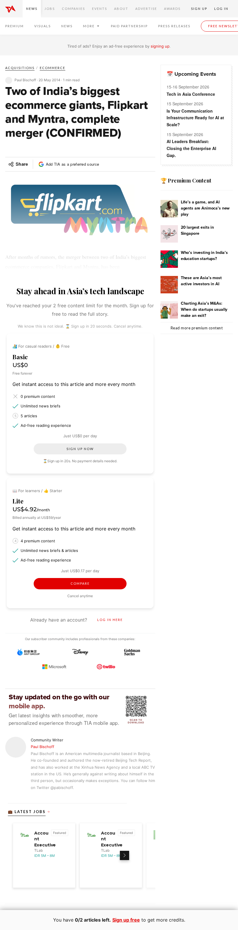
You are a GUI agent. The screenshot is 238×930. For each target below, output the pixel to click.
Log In (221, 8)
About (121, 8)
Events (99, 8)
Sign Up (199, 8)
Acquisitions (20, 68)
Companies (73, 8)
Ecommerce (52, 68)
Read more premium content (197, 328)
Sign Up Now (80, 449)
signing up (160, 46)
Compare (80, 583)
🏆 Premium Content (186, 180)
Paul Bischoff (42, 746)
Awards (172, 8)
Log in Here (110, 620)
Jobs (49, 8)
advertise (146, 8)
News (31, 8)
